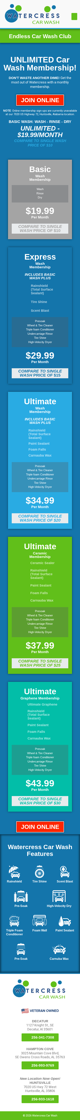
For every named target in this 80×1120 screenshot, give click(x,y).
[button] (74, 16)
